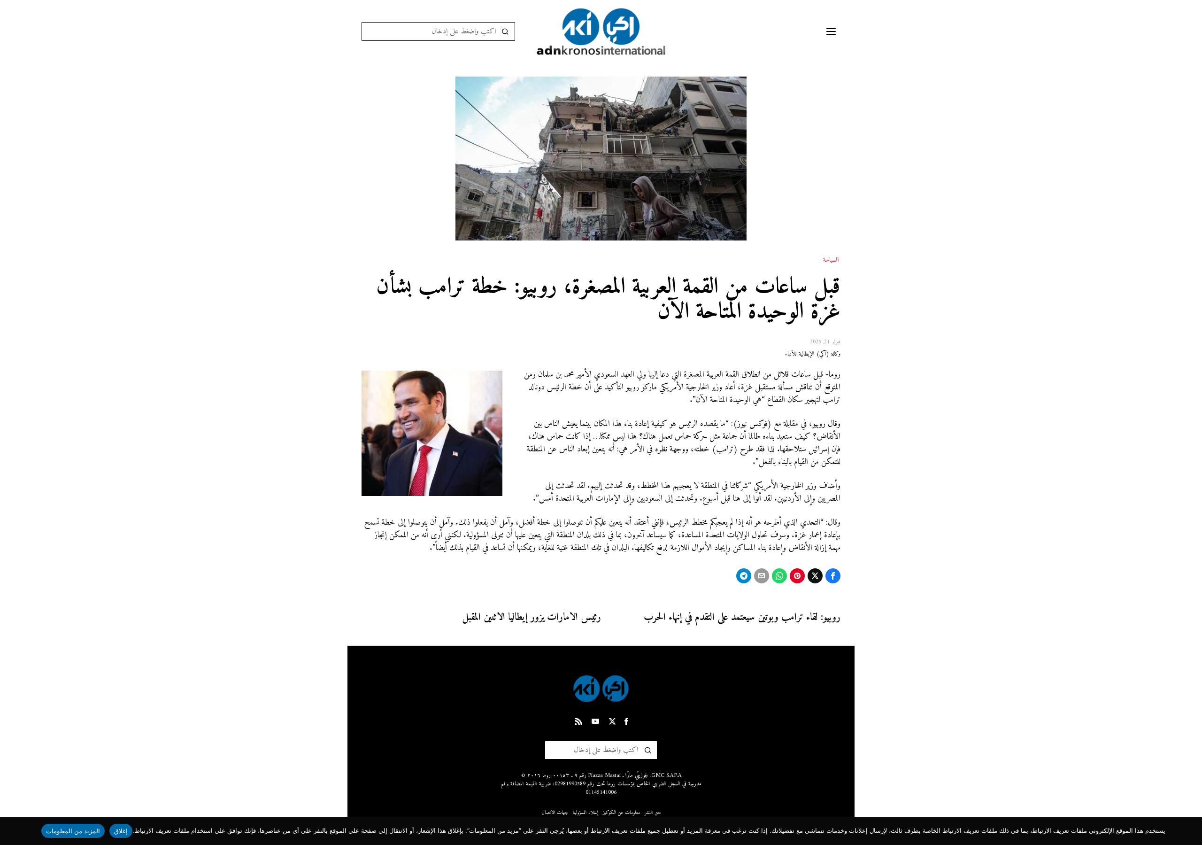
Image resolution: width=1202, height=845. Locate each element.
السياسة (831, 260)
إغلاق (121, 831)
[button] (505, 31)
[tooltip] (832, 575)
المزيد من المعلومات (73, 831)
